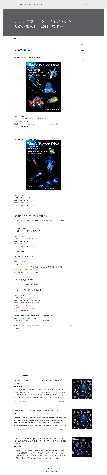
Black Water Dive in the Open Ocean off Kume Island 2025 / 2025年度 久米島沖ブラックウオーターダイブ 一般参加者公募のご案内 (40, 441)
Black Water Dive (85, 53)
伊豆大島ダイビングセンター (22, 305)
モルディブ (83, 55)
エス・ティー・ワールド (29, 272)
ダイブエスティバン (25, 203)
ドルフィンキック (32, 124)
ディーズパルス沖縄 (53, 124)
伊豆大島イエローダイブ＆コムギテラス (25, 308)
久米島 (82, 60)
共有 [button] (82, 44)
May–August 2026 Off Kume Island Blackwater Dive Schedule (37, 410)
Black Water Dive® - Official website (29, 4)
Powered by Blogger (54, 468)
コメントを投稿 (22, 401)
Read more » (62, 401)
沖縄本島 (83, 58)
